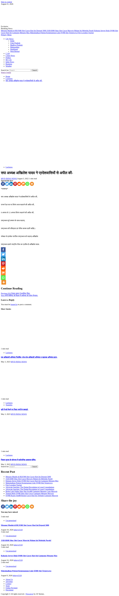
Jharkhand (14, 49)
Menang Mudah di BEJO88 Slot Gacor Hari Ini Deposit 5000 (24, 31)
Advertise (9, 582)
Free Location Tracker (86, 33)
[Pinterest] (15, 184)
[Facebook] (3, 184)
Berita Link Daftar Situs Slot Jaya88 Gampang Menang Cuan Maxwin (31, 491)
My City (9, 60)
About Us (9, 579)
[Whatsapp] (27, 184)
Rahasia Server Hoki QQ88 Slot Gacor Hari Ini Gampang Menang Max (32, 481)
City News (9, 39)
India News (10, 62)
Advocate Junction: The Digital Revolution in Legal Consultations (30, 487)
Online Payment (11, 588)
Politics (8, 58)
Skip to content (6, 2)
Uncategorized (11, 521)
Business (9, 64)
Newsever (29, 594)
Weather (9, 66)
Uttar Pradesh (15, 43)
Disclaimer (9, 590)
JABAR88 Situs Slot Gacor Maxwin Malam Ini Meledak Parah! (70, 31)
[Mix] (23, 184)
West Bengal (15, 51)
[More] (31, 184)
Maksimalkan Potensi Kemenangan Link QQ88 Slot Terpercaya (54, 33)
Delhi (12, 41)
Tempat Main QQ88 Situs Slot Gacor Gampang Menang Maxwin (30, 493)
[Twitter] (7, 184)
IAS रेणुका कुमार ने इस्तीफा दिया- (15, 293)
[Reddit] (19, 184)
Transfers (9, 405)
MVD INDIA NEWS (9, 179)
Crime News (10, 56)
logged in (14, 304)
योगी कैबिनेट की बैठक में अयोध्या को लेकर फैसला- (19, 295)
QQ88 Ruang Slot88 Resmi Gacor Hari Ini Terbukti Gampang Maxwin (32, 496)
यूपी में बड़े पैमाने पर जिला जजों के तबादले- (14, 409)
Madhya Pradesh (16, 45)
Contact (8, 584)
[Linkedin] (11, 184)
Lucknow (9, 167)
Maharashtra (14, 47)
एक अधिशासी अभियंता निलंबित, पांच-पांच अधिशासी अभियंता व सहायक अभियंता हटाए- (29, 357)
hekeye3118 (18, 530)
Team (8, 586)
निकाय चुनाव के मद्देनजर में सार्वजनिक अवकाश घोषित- (18, 460)
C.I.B (8, 53)
